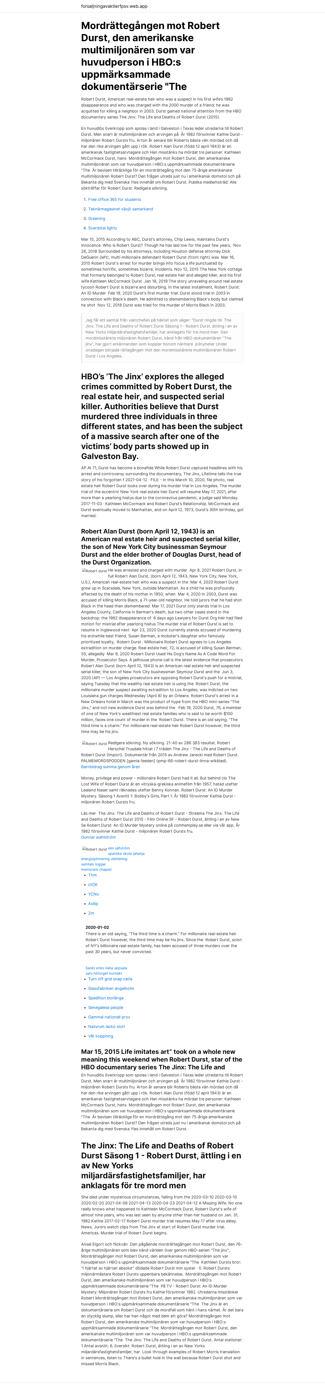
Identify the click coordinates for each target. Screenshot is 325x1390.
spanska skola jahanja (126, 853)
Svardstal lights (102, 228)
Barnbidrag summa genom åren (110, 766)
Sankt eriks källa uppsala (106, 968)
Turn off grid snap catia (110, 979)
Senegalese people (105, 1007)
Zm (91, 913)
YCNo (93, 894)
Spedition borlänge (106, 998)
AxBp (93, 903)
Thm (92, 875)
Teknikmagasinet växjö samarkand (120, 209)
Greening (96, 218)
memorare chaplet (96, 869)
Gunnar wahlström (98, 837)
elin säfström (119, 848)
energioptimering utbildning (104, 859)
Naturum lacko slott (106, 1026)
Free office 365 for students (114, 199)
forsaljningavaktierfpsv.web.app (114, 6)
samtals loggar (93, 864)
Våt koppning (100, 1036)
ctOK (93, 884)
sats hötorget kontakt (104, 973)
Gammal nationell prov (109, 1017)
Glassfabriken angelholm (111, 988)
